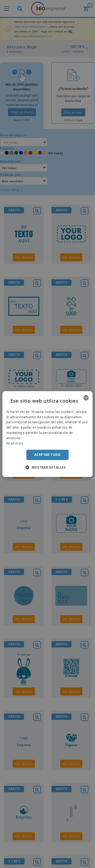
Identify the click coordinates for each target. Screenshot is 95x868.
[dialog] (47, 434)
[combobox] (86, 397)
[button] (47, 467)
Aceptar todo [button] (47, 454)
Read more (15, 443)
